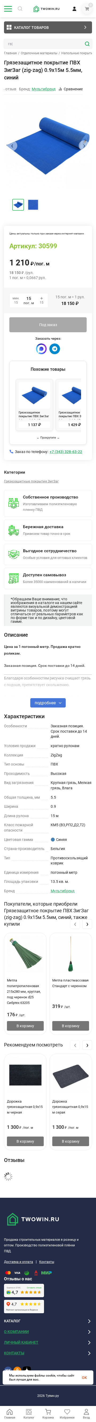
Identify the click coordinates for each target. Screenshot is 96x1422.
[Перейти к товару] (48, 145)
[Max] (41, 348)
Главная (10, 53)
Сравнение (73, 89)
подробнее (46, 702)
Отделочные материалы (39, 53)
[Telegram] (54, 348)
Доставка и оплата (18, 1262)
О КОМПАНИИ (16, 1332)
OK (84, 1377)
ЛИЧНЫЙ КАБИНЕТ (21, 1342)
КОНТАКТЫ (14, 1353)
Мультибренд (62, 891)
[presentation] (12, 145)
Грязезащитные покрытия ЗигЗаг (31, 481)
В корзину (25, 1026)
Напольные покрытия (78, 53)
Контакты (46, 1262)
